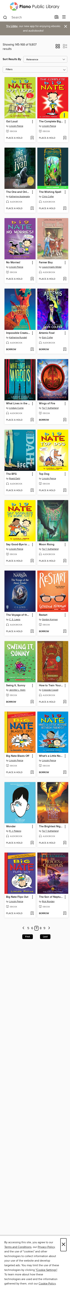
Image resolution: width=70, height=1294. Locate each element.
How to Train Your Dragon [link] (51, 685)
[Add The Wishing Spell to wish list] (64, 208)
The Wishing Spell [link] (50, 192)
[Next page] (49, 928)
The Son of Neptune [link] (51, 897)
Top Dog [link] (44, 474)
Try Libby (12, 26)
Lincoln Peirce (16, 126)
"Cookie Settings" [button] (46, 1270)
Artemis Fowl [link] (47, 333)
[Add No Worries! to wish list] (32, 279)
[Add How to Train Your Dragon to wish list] (64, 702)
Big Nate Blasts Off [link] (17, 756)
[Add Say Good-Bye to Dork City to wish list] (32, 561)
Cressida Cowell (50, 690)
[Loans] (56, 17)
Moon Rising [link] (46, 544)
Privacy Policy (46, 1247)
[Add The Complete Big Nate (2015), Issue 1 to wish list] (64, 138)
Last (45, 936)
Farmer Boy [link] (46, 262)
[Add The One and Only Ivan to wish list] (32, 208)
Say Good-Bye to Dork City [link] (18, 544)
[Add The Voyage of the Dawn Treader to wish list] (32, 631)
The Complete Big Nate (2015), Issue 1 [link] (51, 121)
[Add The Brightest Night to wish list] (64, 843)
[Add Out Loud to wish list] (32, 138)
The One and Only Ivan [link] (18, 192)
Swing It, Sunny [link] (15, 685)
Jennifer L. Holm (17, 690)
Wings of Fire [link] (47, 403)
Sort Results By (12, 59)
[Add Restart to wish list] (64, 631)
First (27, 936)
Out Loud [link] (12, 121)
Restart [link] (43, 615)
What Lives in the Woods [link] (18, 403)
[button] (57, 47)
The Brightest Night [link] (51, 826)
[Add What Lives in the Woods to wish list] (32, 420)
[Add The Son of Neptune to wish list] (64, 913)
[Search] (5, 17)
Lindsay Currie (16, 408)
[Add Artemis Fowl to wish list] (64, 349)
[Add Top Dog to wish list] (64, 490)
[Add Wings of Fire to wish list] (64, 420)
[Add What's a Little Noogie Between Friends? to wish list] (64, 772)
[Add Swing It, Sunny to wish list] (32, 702)
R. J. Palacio (15, 831)
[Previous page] (23, 928)
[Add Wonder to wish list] (32, 843)
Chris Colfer (48, 196)
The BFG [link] (11, 474)
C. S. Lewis (14, 619)
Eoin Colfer (47, 337)
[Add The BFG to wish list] (32, 490)
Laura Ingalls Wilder (52, 267)
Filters (9, 69)
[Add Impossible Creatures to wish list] (32, 349)
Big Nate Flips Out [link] (17, 897)
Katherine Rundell (18, 337)
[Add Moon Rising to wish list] (64, 561)
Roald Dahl (14, 478)
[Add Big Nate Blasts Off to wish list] (32, 772)
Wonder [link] (11, 826)
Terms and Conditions (17, 1247)
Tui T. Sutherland (50, 408)
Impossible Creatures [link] (18, 333)
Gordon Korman (50, 619)
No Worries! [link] (13, 262)
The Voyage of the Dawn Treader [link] (18, 615)
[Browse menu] (64, 17)
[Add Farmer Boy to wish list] (64, 279)
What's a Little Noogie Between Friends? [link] (51, 756)
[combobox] (27, 17)
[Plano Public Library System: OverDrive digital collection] (35, 6)
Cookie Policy (47, 1283)
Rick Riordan (48, 901)
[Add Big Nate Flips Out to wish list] (32, 913)
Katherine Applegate (19, 196)
